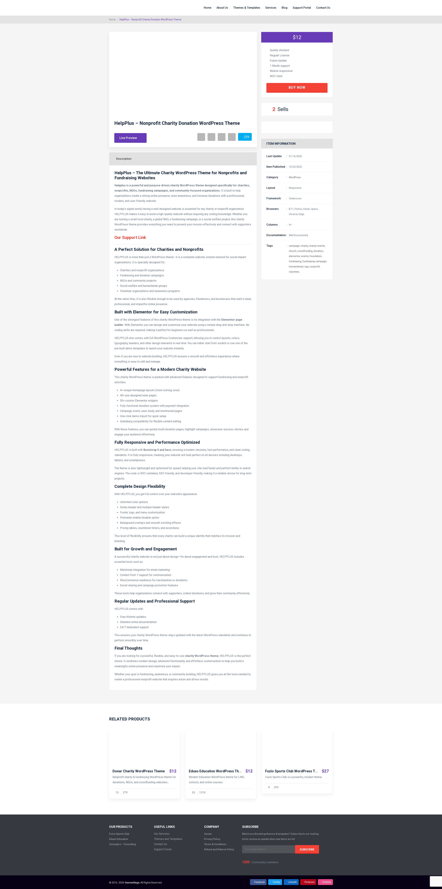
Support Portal (302, 7)
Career (208, 833)
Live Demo (143, 752)
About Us (222, 7)
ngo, (307, 266)
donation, (319, 251)
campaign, (294, 245)
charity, (305, 245)
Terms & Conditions (215, 844)
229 (246, 137)
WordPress (295, 177)
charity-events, (317, 245)
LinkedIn (292, 882)
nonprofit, (315, 266)
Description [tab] (123, 158)
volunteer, (294, 271)
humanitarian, (296, 266)
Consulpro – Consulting (122, 844)
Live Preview (128, 138)
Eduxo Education (118, 839)
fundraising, (295, 261)
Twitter (276, 882)
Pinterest (310, 882)
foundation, (316, 256)
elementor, (295, 256)
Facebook (259, 882)
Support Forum (163, 849)
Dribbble (326, 882)
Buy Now (297, 87)
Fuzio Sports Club (119, 833)
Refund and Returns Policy (219, 849)
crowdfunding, (305, 251)
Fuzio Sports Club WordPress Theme (294, 771)
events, (305, 256)
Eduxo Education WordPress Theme (217, 771)
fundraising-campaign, (314, 261)
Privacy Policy (212, 839)
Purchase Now (143, 743)
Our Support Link (130, 237)
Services (270, 7)
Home (207, 7)
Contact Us (323, 7)
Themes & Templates (246, 7)
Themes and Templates (168, 839)
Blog (284, 7)
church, (293, 251)
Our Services (162, 833)
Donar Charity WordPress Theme (139, 771)
